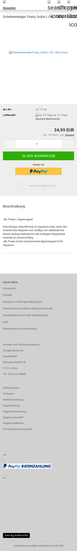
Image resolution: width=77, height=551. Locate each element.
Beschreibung (14, 206)
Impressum (9, 288)
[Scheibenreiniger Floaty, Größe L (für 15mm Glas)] (38, 52)
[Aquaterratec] (8, 5)
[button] (9, 144)
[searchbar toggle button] (52, 5)
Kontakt (7, 295)
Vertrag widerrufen (16, 535)
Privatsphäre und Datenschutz (20, 328)
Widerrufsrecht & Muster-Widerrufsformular (28, 308)
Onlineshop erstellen (25, 545)
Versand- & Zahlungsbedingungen (22, 301)
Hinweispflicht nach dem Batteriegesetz (25, 315)
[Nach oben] (66, 545)
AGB (5, 321)
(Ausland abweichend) (48, 119)
